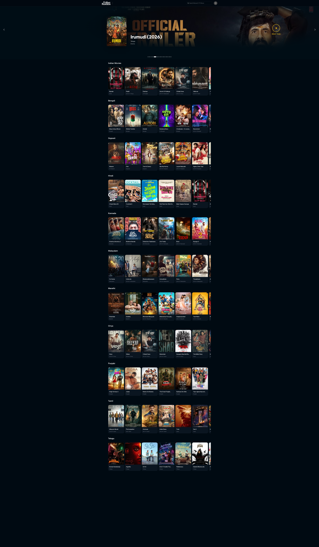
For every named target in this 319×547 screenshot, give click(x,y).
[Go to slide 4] (152, 56)
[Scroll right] (209, 81)
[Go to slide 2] (149, 56)
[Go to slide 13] (167, 56)
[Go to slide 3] (151, 56)
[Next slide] (315, 30)
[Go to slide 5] (154, 56)
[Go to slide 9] (161, 56)
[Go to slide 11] (164, 56)
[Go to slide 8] (160, 56)
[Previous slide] (4, 30)
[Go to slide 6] (156, 56)
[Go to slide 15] (170, 56)
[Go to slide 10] (163, 56)
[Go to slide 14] (169, 56)
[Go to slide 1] (148, 56)
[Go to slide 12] (166, 56)
